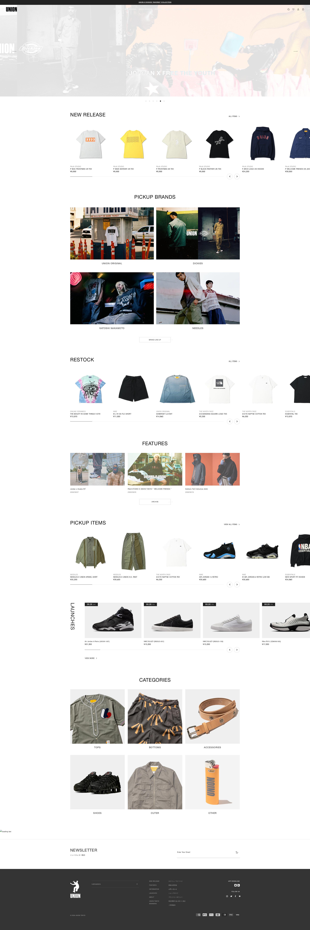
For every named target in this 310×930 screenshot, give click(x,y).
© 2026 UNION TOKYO (77, 915)
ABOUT (194, 9)
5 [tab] (160, 101)
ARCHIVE (155, 502)
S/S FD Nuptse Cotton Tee (254, 414)
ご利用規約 (172, 905)
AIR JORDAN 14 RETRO (208, 577)
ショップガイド (173, 893)
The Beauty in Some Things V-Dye (85, 414)
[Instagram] (227, 896)
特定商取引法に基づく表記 (177, 901)
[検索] (288, 9)
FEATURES (118, 9)
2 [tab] (149, 101)
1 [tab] (146, 101)
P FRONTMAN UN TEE (165, 169)
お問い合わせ (173, 889)
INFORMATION (154, 889)
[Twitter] (231, 896)
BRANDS (158, 9)
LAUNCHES (178, 9)
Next (295, 50)
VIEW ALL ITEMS (230, 524)
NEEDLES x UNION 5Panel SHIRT (83, 577)
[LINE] (239, 896)
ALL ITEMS (233, 116)
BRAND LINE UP (155, 340)
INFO (187, 9)
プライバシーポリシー (176, 897)
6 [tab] (164, 101)
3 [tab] (153, 101)
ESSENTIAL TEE (291, 414)
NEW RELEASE (130, 9)
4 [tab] (157, 101)
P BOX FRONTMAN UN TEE (81, 169)
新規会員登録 (173, 885)
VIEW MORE (229, 84)
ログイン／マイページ (176, 881)
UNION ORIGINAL (145, 9)
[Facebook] (235, 896)
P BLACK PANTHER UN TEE (210, 169)
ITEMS (167, 9)
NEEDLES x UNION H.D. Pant (125, 577)
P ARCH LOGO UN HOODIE (253, 169)
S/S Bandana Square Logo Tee (213, 414)
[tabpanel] (155, 48)
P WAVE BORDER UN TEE (123, 169)
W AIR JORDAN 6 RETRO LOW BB (256, 577)
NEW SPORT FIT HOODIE (295, 577)
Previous (229, 176)
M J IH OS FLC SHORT (122, 414)
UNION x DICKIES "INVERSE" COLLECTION (155, 2)
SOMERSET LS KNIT (164, 414)
